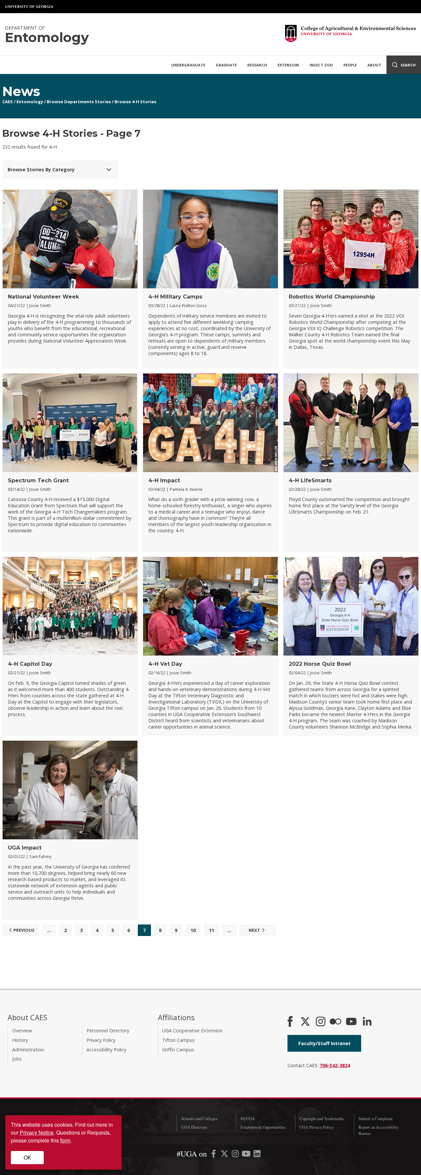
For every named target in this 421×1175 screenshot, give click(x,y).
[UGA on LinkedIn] (257, 1154)
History (20, 1040)
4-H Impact (164, 480)
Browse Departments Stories (79, 102)
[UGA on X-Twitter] (225, 1154)
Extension (288, 64)
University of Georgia (29, 6)
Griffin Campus (178, 1049)
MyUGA (247, 1118)
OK (27, 1157)
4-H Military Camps (175, 297)
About (374, 64)
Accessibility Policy (106, 1049)
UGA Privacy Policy (316, 1127)
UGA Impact (24, 848)
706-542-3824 (335, 1065)
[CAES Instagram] (321, 1022)
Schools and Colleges (199, 1118)
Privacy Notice (37, 1132)
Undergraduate (188, 64)
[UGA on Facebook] (214, 1154)
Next (254, 930)
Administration (28, 1049)
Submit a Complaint (376, 1118)
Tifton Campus (178, 1040)
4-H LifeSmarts (310, 480)
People (350, 64)
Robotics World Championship (332, 297)
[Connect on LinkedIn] (367, 1022)
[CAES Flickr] (335, 1022)
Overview (22, 1030)
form (65, 1140)
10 (193, 930)
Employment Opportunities (263, 1127)
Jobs (17, 1059)
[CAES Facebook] (290, 1022)
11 (211, 930)
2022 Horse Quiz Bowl (320, 664)
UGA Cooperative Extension (192, 1030)
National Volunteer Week (43, 297)
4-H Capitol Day (30, 664)
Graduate (226, 64)
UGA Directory (194, 1127)
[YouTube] (351, 1022)
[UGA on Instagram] (236, 1154)
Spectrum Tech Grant (38, 480)
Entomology (29, 102)
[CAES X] (306, 1022)
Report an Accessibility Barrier (379, 1130)
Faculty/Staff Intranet (324, 1043)
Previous (24, 930)
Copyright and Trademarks (321, 1118)
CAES (7, 102)
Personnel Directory (108, 1030)
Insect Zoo (321, 64)
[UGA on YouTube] (246, 1154)
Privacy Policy (101, 1040)
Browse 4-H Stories (135, 102)
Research (257, 64)
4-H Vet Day (165, 664)
